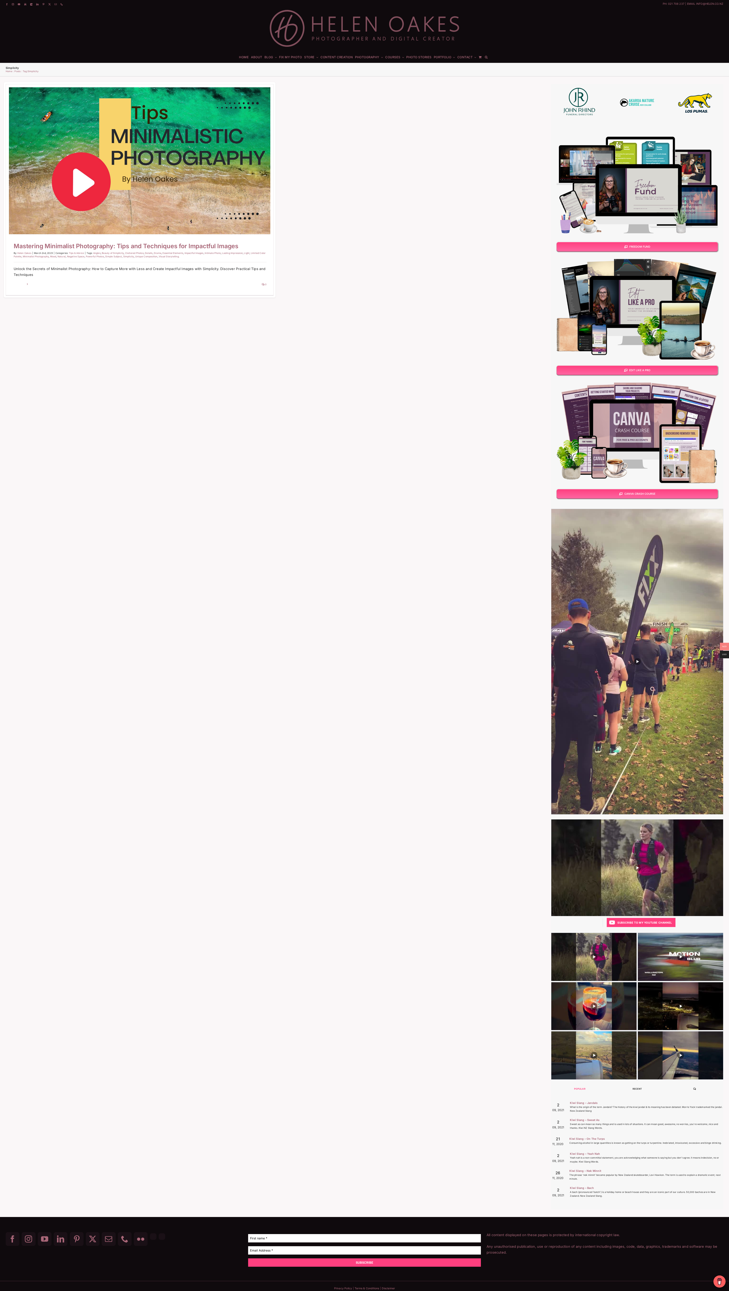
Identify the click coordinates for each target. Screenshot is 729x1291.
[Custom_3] (153, 1236)
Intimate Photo (213, 253)
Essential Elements (173, 253)
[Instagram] (28, 1239)
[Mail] (108, 1239)
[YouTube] (44, 1239)
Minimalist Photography (36, 256)
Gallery (144, 155)
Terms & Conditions (367, 1288)
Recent (637, 1088)
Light (246, 253)
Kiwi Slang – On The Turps (587, 1138)
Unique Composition (146, 256)
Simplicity (128, 256)
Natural (62, 256)
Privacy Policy (343, 1288)
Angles (97, 253)
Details (148, 253)
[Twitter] (92, 1239)
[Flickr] (141, 1239)
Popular (579, 1088)
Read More (20, 284)
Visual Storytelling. (169, 256)
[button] (486, 57)
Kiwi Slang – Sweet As (585, 1120)
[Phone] (125, 1239)
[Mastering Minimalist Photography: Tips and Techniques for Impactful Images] (139, 160)
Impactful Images (194, 253)
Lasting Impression (232, 253)
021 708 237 (676, 3)
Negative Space (76, 256)
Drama (157, 253)
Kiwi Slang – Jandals (584, 1102)
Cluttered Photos (134, 253)
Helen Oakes (24, 253)
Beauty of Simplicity (113, 253)
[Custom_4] (162, 1236)
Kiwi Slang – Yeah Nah (585, 1153)
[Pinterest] (77, 1239)
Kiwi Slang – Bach (582, 1187)
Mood (53, 256)
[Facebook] (12, 1239)
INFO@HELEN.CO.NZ (709, 3)
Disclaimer (388, 1288)
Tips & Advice (139, 167)
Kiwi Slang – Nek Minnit (585, 1170)
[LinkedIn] (60, 1239)
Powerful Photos (95, 256)
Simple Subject (113, 256)
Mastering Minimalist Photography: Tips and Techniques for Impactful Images (134, 155)
